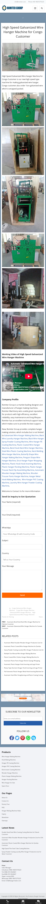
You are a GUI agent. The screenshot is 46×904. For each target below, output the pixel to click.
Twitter (17, 738)
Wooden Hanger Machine (10, 773)
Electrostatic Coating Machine (11, 770)
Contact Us (5, 801)
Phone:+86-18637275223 (36, 2)
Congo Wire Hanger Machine (25, 610)
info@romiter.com (20, 2)
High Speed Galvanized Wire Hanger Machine (22, 614)
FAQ (3, 807)
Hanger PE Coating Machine (10, 763)
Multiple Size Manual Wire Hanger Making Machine (20, 653)
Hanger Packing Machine (9, 779)
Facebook (11, 738)
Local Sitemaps (23, 898)
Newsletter (5, 817)
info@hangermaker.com (13, 881)
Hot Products (30, 896)
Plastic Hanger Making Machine (11, 776)
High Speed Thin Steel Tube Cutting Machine (15, 848)
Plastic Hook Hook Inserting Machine (25, 464)
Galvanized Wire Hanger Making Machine (21, 435)
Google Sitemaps (39, 896)
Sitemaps (5, 821)
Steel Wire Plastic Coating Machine (16, 451)
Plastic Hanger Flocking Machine (15, 467)
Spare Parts (5, 786)
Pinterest (22, 738)
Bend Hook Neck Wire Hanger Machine (26, 448)
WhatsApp (28, 738)
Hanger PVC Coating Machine (11, 766)
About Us (4, 798)
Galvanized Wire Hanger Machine (20, 612)
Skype (33, 738)
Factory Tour (6, 804)
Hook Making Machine (9, 760)
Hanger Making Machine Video (11, 811)
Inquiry (4, 814)
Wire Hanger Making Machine (11, 756)
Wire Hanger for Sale (8, 783)
